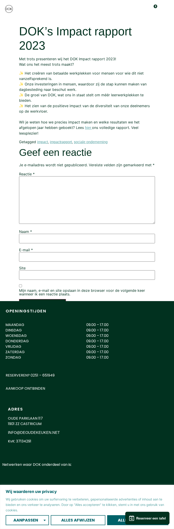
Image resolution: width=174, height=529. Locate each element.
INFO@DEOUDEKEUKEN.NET (34, 433)
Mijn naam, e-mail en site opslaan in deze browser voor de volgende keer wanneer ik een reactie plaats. (82, 292)
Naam (25, 231)
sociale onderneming (91, 142)
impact (42, 142)
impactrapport (61, 142)
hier (88, 128)
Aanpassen (25, 520)
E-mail (26, 250)
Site (22, 268)
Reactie (27, 174)
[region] (87, 507)
